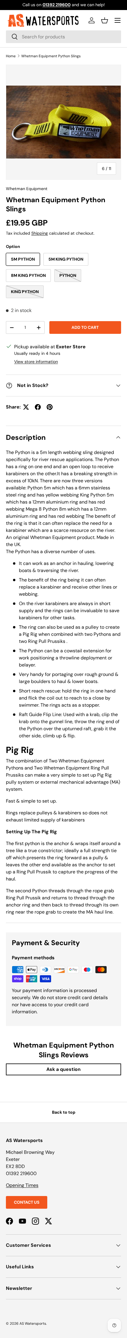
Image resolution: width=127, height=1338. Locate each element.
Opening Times (22, 1185)
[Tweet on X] (26, 407)
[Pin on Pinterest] (50, 407)
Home (11, 56)
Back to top (63, 1112)
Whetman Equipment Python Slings (51, 56)
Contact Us (26, 1202)
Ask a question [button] (63, 1069)
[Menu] (117, 20)
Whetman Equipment (27, 188)
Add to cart (85, 327)
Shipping (39, 233)
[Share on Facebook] (38, 407)
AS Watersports (32, 1323)
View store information (36, 361)
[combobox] (63, 36)
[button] (104, 20)
